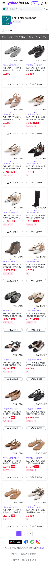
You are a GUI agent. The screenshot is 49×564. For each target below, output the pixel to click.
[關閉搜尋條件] (7, 9)
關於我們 (24, 554)
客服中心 (14, 554)
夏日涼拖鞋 (38, 36)
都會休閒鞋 (31, 36)
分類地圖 (33, 560)
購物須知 (33, 554)
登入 (35, 3)
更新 (41, 548)
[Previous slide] (3, 51)
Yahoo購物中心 (18, 3)
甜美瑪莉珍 (45, 36)
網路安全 (16, 560)
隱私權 (24, 560)
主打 (4, 36)
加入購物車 (13, 84)
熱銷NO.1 (10, 30)
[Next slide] (22, 51)
